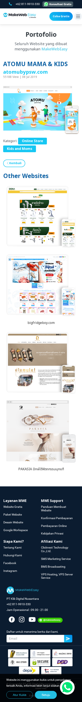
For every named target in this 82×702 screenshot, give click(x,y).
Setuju (46, 695)
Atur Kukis (19, 695)
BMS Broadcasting (53, 566)
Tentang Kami (12, 547)
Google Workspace (15, 530)
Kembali (14, 163)
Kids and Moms (19, 148)
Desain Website (13, 522)
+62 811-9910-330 (28, 4)
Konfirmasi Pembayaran (57, 518)
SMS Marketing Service (56, 559)
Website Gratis (12, 506)
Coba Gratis (61, 16)
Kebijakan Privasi (52, 533)
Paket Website (12, 514)
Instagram (10, 570)
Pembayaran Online (54, 526)
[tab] (22, 501)
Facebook (9, 563)
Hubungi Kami (12, 555)
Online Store (32, 141)
